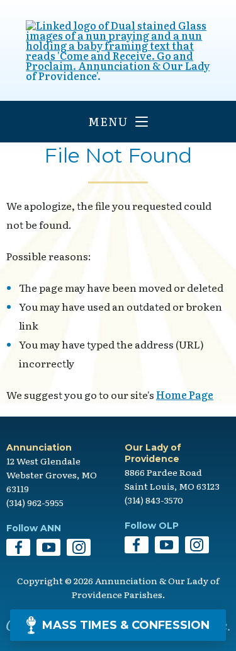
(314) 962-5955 (35, 502)
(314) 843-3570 (154, 499)
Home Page (184, 394)
